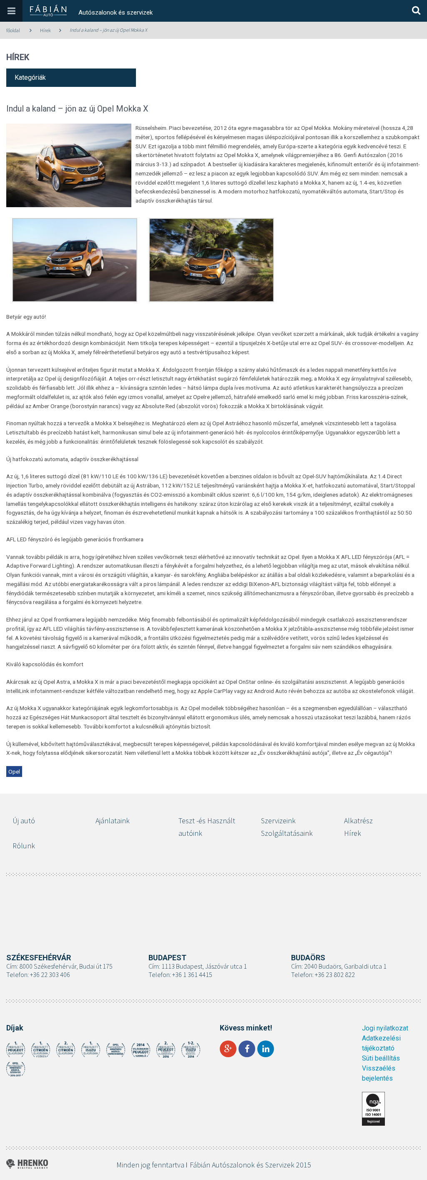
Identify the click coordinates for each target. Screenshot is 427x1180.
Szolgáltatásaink (287, 833)
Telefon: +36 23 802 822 (323, 974)
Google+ (228, 1048)
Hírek (45, 30)
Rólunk (24, 845)
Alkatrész (358, 820)
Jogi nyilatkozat (385, 1028)
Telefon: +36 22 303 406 (38, 974)
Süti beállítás (381, 1058)
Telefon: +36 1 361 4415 (180, 974)
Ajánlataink (112, 820)
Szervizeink (278, 820)
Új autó (24, 820)
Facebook (247, 1048)
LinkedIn (265, 1048)
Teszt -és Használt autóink (206, 827)
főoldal (13, 30)
